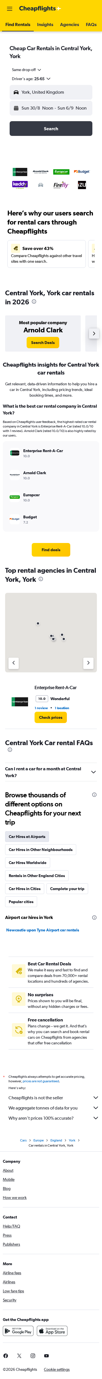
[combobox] (27, 69)
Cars (23, 1140)
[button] (9, 9)
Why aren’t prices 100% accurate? (41, 1118)
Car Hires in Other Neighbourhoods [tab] (41, 849)
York (72, 1140)
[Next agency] (88, 663)
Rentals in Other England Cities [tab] (37, 875)
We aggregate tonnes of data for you (43, 1108)
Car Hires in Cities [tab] (25, 888)
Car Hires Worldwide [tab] (27, 862)
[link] (43, 342)
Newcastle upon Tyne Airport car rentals (42, 930)
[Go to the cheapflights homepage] (40, 9)
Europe (38, 1140)
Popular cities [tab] (21, 901)
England (56, 1140)
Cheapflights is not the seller (35, 1097)
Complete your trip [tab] (67, 888)
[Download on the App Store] (52, 1331)
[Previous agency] (13, 663)
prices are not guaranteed (41, 1081)
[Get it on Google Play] (18, 1331)
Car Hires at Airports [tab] (27, 836)
